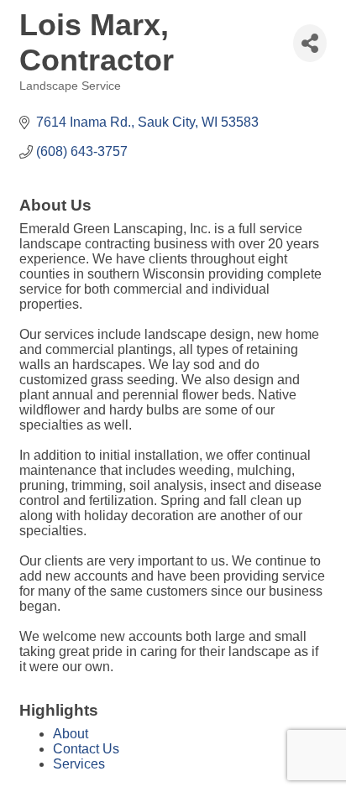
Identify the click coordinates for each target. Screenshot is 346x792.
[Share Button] (310, 43)
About (70, 734)
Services (79, 764)
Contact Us (86, 749)
